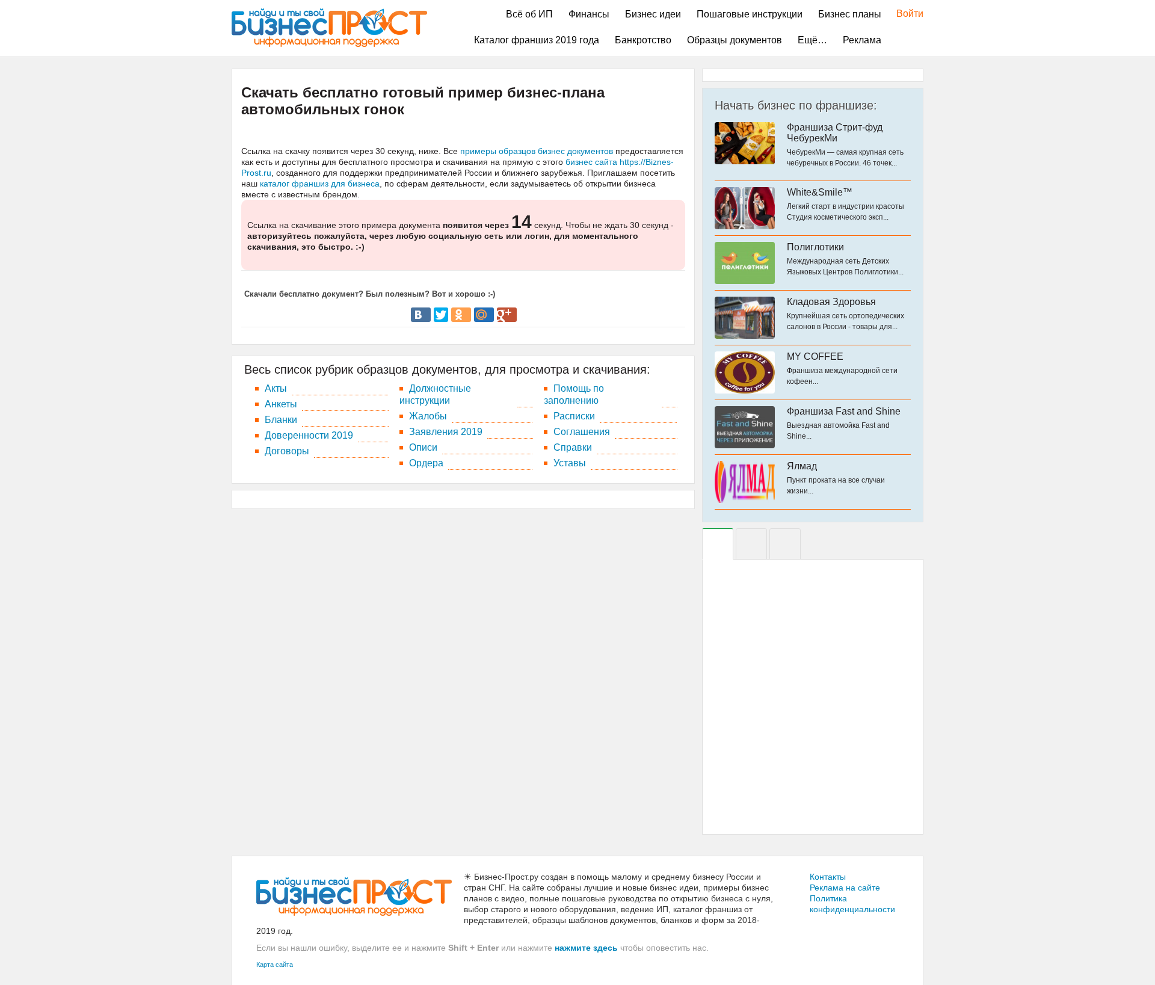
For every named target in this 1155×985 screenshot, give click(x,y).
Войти (903, 13)
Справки (572, 447)
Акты (276, 388)
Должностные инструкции (435, 394)
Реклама (862, 40)
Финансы (588, 14)
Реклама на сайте (845, 887)
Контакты (828, 877)
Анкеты (281, 404)
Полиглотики (815, 247)
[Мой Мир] (484, 314)
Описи (423, 447)
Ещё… (812, 40)
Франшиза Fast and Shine (844, 411)
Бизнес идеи (653, 14)
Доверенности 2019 (309, 435)
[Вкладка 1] (717, 544)
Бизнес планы (849, 14)
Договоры (287, 451)
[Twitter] (441, 314)
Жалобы (428, 416)
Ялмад (802, 466)
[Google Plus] (507, 314)
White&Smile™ (819, 192)
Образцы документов (734, 40)
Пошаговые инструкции (749, 14)
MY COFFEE (815, 356)
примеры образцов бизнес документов (536, 151)
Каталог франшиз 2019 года (536, 40)
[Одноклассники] (461, 314)
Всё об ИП (529, 14)
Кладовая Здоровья (831, 302)
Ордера (426, 463)
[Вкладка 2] (751, 544)
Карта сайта (274, 964)
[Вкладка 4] (785, 544)
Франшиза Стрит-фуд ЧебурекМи (834, 132)
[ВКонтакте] (421, 314)
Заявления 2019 (445, 432)
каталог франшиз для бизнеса (320, 183)
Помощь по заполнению (574, 394)
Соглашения (581, 432)
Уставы (569, 463)
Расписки (574, 416)
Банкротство (643, 40)
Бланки (281, 420)
